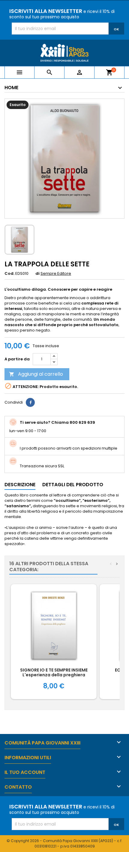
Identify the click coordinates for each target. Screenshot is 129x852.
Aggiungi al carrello (36, 374)
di (37, 273)
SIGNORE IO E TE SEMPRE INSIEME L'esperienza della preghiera (54, 672)
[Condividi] (30, 402)
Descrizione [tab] (19, 484)
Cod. (9, 273)
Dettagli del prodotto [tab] (72, 484)
